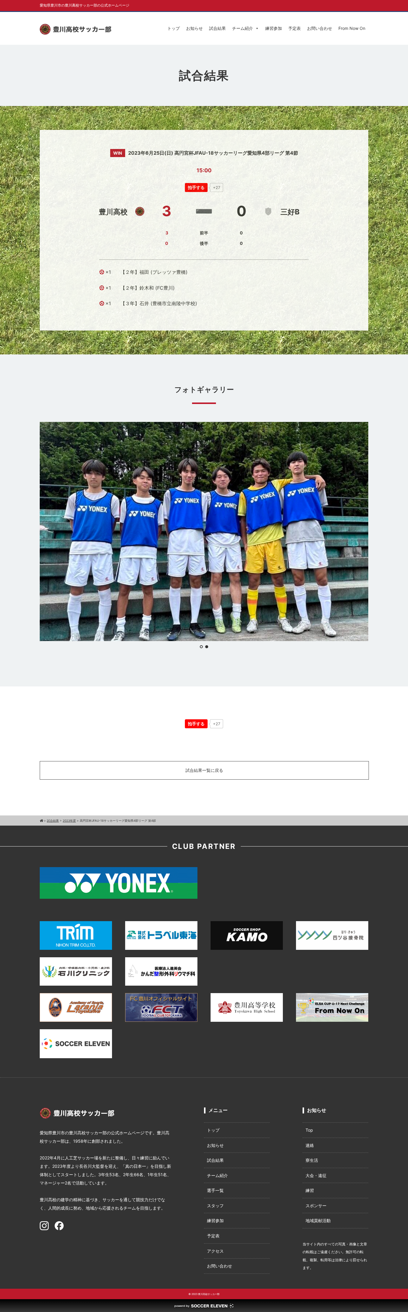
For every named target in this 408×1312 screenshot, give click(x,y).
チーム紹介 (242, 28)
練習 (310, 1190)
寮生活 (312, 1160)
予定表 (294, 28)
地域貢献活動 (318, 1220)
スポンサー (316, 1205)
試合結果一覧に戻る (204, 770)
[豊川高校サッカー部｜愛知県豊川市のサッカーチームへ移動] (41, 820)
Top (309, 1130)
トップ (173, 28)
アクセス (215, 1250)
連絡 (310, 1145)
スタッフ (215, 1205)
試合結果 (217, 28)
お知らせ (194, 28)
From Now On (351, 28)
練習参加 (273, 28)
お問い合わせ (319, 28)
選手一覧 (215, 1190)
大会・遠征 (316, 1175)
